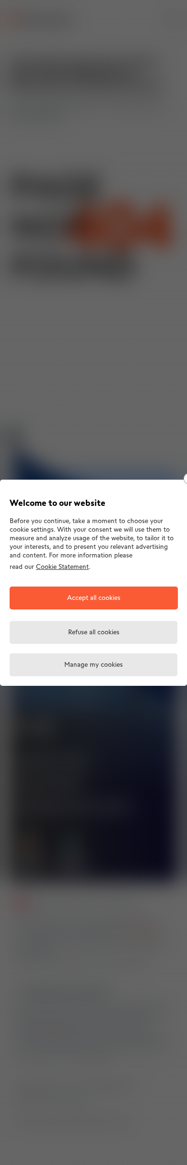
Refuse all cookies (93, 632)
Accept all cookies (93, 598)
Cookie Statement (62, 567)
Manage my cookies (93, 665)
